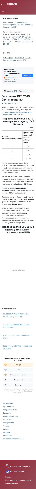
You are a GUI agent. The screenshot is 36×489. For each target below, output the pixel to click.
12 (4, 39)
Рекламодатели (11, 483)
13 (8, 39)
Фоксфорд (18, 385)
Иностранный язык (10, 416)
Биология (7, 413)
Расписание (19, 58)
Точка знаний (18, 380)
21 (5, 42)
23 (12, 42)
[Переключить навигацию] (3, 11)
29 (4, 44)
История (6, 432)
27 (27, 42)
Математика (8, 403)
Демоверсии (8, 58)
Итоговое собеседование (13, 439)
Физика (6, 426)
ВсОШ (14, 25)
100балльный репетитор (18, 375)
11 (29, 37)
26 (23, 42)
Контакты (9, 477)
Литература (7, 436)
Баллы (20, 25)
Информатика (8, 423)
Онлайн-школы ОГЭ (18, 60)
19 (28, 39)
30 (8, 44)
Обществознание (10, 410)
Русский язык (8, 407)
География (7, 419)
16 (18, 39)
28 (31, 42)
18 (25, 39)
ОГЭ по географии (11, 103)
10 (25, 37)
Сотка (18, 370)
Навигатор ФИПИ (10, 27)
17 (21, 39)
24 (16, 42)
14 (11, 39)
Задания (28, 25)
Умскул (18, 365)
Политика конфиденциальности (18, 480)
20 (31, 39)
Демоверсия (8, 22)
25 (19, 42)
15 (15, 39)
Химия (5, 429)
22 (9, 42)
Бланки (6, 60)
